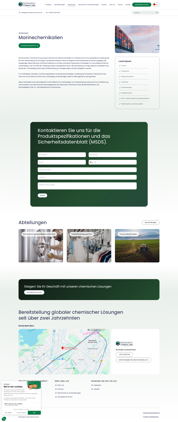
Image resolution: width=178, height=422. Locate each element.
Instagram (97, 385)
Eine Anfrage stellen (142, 5)
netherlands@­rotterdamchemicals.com (133, 360)
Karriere (104, 5)
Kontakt (127, 5)
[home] (27, 4)
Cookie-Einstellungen (151, 417)
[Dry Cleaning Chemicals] (89, 245)
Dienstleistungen (59, 5)
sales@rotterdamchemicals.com (32, 13)
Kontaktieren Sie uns (34, 292)
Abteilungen (72, 5)
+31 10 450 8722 (124, 354)
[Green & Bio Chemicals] (137, 245)
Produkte (48, 5)
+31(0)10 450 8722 (54, 13)
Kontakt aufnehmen (28, 45)
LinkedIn (96, 389)
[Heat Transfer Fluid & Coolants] (41, 245)
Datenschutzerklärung (151, 413)
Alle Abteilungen (151, 222)
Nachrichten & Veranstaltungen (88, 5)
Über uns (112, 5)
